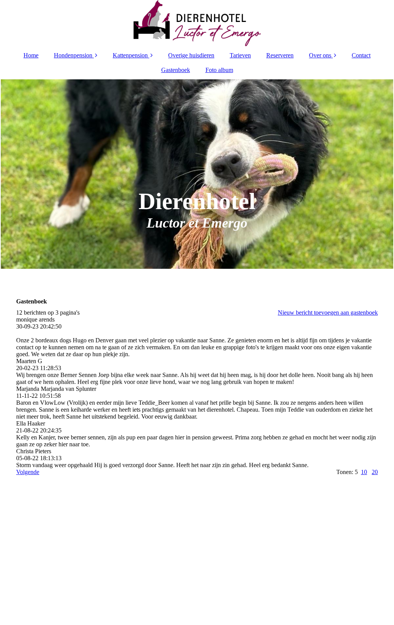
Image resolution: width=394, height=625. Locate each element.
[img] (197, 23)
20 (375, 472)
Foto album (219, 70)
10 (364, 472)
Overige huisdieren (191, 55)
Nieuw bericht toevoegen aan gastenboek (328, 312)
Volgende (27, 472)
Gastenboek (175, 70)
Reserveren (280, 55)
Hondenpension (73, 55)
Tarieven (240, 55)
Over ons (320, 55)
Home (30, 55)
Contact (361, 55)
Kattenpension (130, 55)
